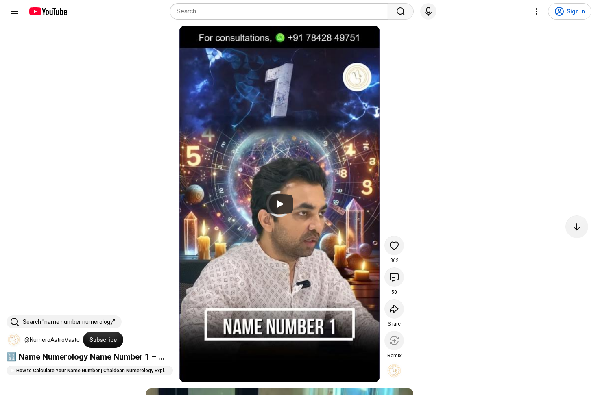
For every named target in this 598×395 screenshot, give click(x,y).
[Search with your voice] (428, 11)
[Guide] (15, 11)
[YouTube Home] (48, 11)
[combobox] (281, 11)
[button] (14, 339)
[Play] (279, 204)
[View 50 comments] (394, 277)
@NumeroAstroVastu (52, 339)
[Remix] (394, 340)
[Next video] (576, 226)
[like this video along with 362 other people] (394, 245)
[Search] (401, 11)
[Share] (394, 309)
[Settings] (536, 11)
